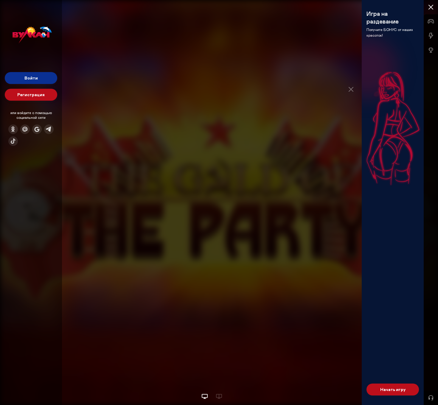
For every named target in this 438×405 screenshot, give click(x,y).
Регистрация (31, 94)
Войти (31, 78)
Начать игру (393, 389)
